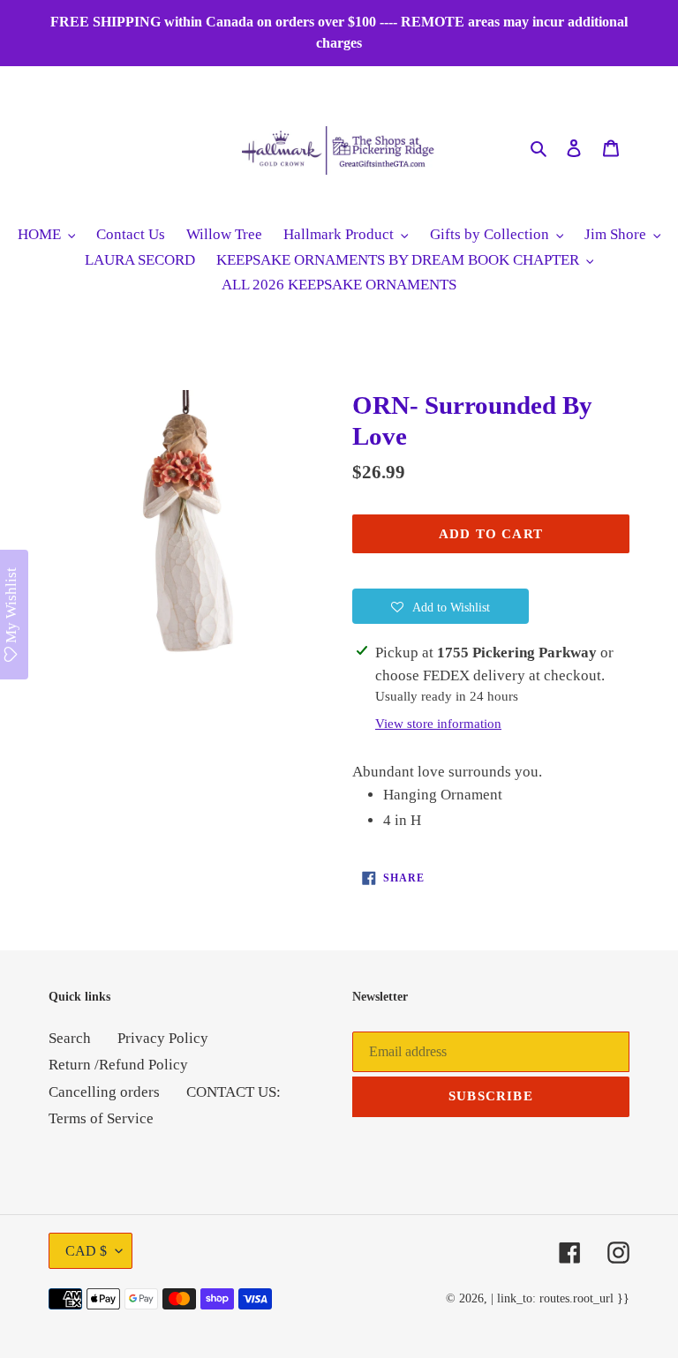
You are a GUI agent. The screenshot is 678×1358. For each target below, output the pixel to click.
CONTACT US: (233, 1092)
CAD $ (86, 1250)
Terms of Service (101, 1118)
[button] (440, 606)
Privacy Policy (162, 1038)
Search (70, 1038)
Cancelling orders (104, 1092)
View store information (438, 724)
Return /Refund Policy (118, 1064)
